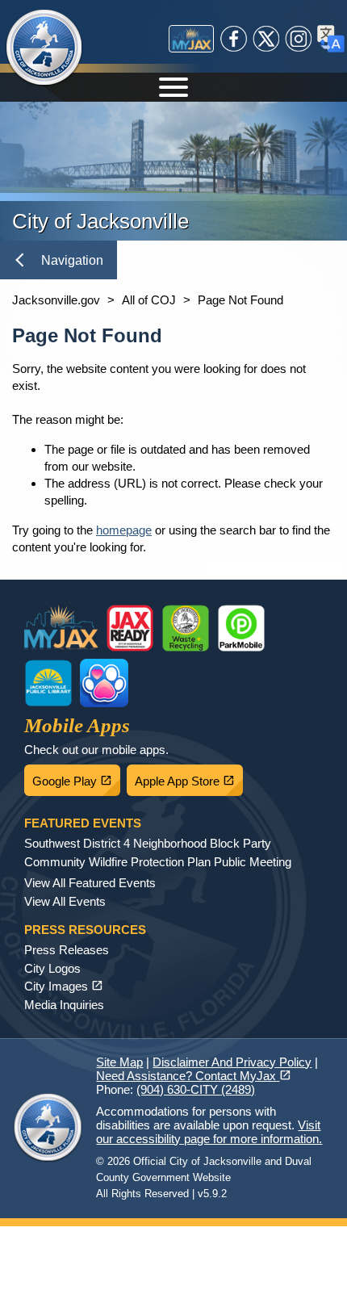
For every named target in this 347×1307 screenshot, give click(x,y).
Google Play (76, 776)
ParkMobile (241, 628)
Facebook (234, 39)
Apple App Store (189, 776)
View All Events (65, 901)
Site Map (119, 1062)
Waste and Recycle (185, 628)
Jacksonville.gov (56, 300)
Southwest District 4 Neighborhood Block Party (147, 843)
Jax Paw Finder (104, 683)
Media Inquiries (64, 1005)
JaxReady (130, 628)
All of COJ (149, 300)
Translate (331, 39)
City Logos (52, 968)
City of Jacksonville (44, 48)
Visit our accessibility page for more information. (209, 1132)
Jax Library (48, 683)
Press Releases (66, 950)
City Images (63, 986)
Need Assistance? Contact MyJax (193, 1076)
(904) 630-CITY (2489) (195, 1089)
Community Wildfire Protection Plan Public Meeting (157, 862)
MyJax (191, 38)
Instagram (298, 39)
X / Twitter (266, 39)
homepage (124, 530)
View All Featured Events (90, 883)
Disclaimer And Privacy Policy (232, 1062)
